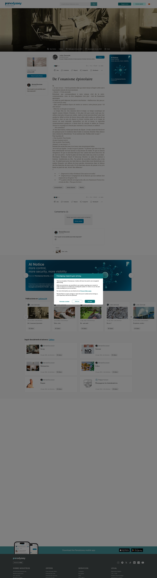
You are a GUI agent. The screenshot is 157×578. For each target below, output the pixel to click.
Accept (90, 301)
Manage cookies (64, 301)
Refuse (77, 301)
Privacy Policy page (85, 291)
